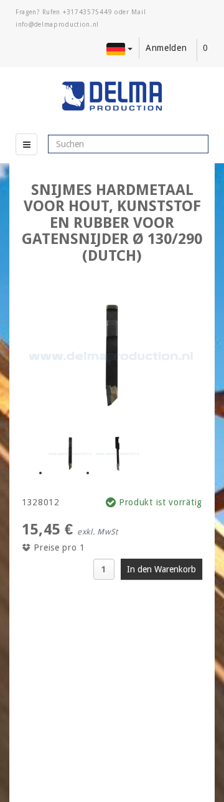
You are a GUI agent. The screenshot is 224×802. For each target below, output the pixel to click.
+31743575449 (87, 12)
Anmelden (166, 48)
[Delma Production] (112, 96)
